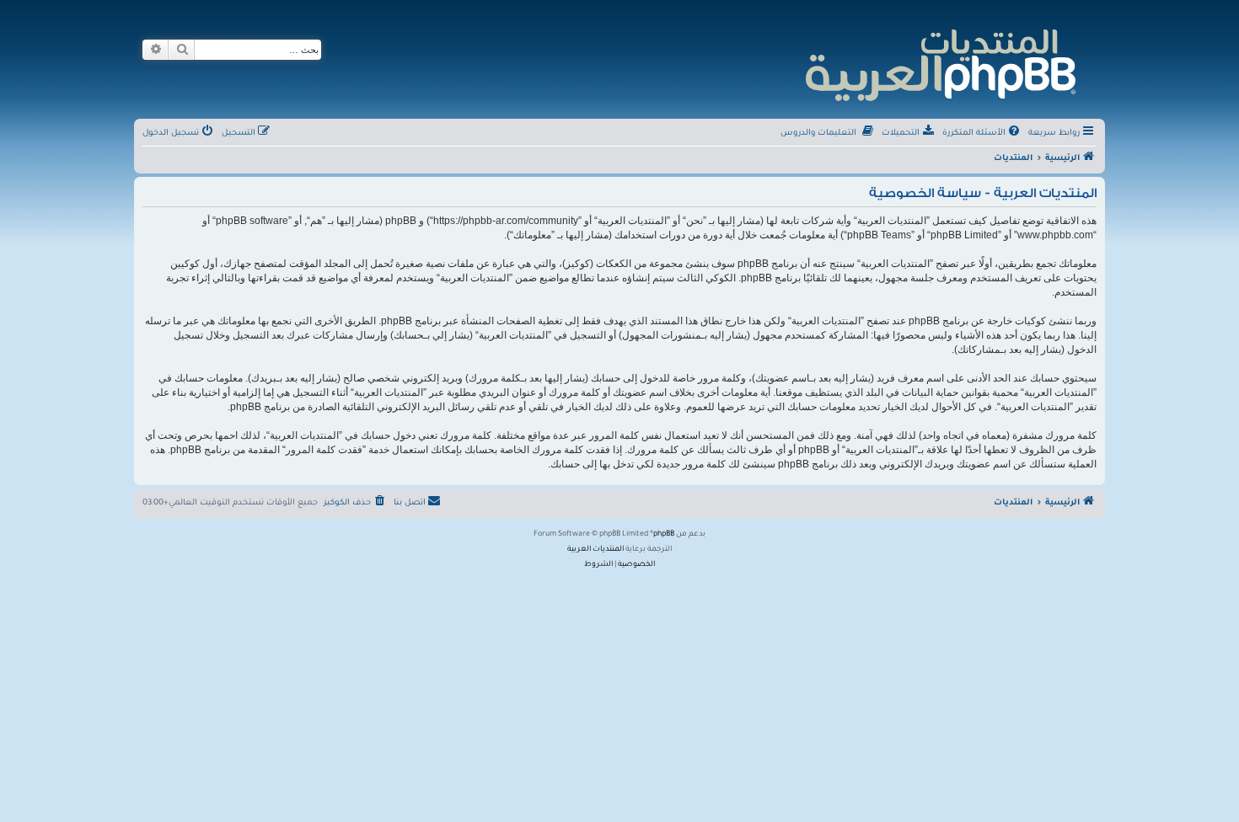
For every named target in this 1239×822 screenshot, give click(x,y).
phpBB (663, 535)
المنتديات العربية (595, 550)
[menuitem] (982, 134)
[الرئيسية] (939, 62)
